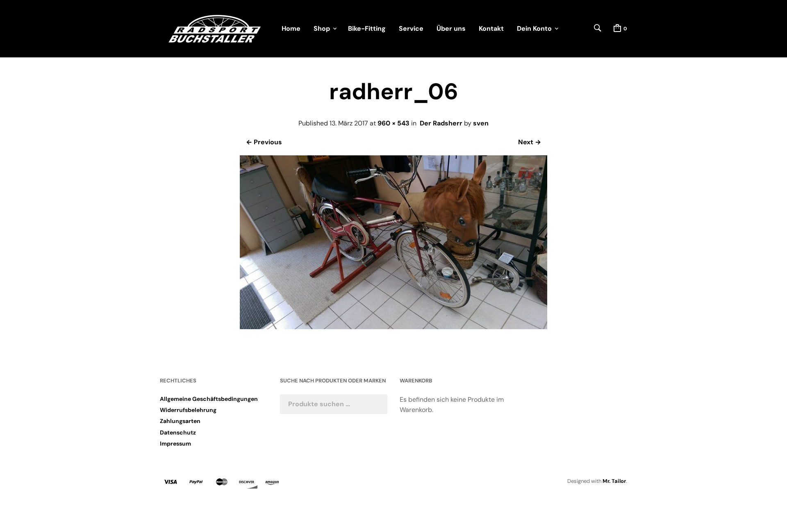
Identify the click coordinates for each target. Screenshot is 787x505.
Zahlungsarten (180, 421)
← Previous (264, 142)
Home (291, 28)
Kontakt (491, 28)
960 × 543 (393, 123)
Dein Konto (534, 28)
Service (411, 28)
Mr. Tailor (614, 481)
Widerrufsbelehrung (188, 410)
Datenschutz (178, 432)
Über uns (451, 28)
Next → (529, 142)
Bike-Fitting (367, 28)
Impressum (175, 443)
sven (481, 123)
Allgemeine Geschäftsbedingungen (209, 399)
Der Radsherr (441, 123)
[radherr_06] (393, 327)
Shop (322, 28)
